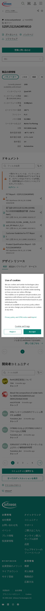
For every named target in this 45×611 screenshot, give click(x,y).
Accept (32, 331)
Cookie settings (22, 326)
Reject (13, 331)
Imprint (33, 317)
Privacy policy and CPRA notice (16, 317)
